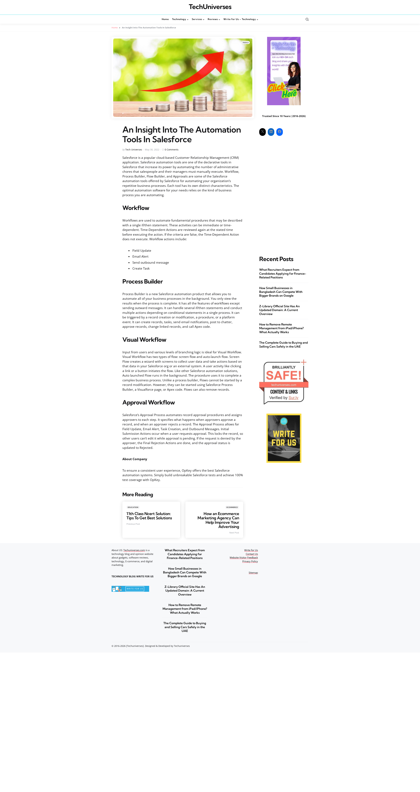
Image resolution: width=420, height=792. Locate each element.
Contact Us (252, 554)
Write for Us (251, 550)
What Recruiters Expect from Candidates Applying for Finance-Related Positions (282, 273)
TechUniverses (210, 6)
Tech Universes (133, 149)
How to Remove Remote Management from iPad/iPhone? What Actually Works (281, 328)
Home (115, 27)
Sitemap (253, 572)
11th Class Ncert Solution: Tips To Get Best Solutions (149, 515)
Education (133, 507)
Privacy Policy (250, 561)
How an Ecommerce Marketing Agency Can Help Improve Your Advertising (218, 520)
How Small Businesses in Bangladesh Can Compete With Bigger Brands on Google (281, 292)
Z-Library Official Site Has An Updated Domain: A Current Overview (279, 310)
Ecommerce (232, 507)
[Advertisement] (283, 193)
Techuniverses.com (134, 550)
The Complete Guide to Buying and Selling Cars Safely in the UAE (283, 344)
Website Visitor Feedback (244, 557)
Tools (246, 42)
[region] (377, 767)
